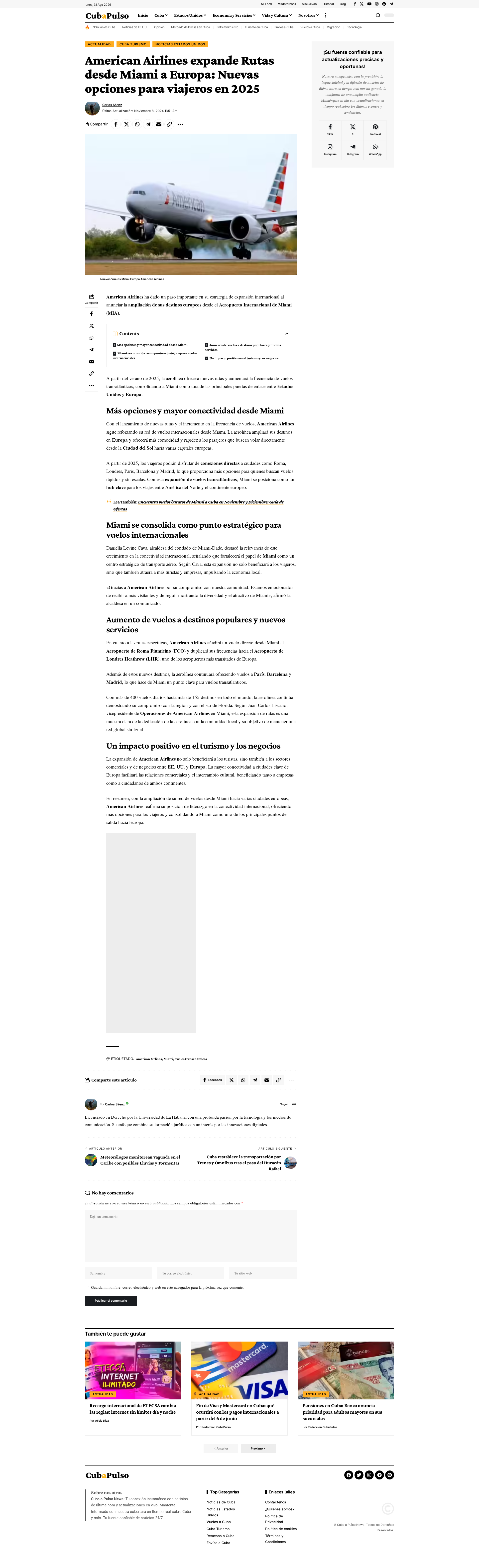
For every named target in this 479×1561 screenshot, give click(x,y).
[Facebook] (355, 4)
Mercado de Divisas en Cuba (190, 27)
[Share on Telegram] (148, 124)
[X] (362, 4)
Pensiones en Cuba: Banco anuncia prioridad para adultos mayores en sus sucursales (342, 1411)
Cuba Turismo (133, 44)
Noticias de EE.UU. (135, 27)
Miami (168, 1059)
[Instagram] (377, 4)
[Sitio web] (294, 1104)
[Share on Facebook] (116, 124)
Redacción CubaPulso (216, 1427)
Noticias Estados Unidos (180, 44)
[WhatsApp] (375, 150)
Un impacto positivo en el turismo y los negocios (244, 358)
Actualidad (99, 44)
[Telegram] (391, 4)
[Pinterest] (384, 4)
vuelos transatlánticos (191, 1059)
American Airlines (149, 1059)
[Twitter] (359, 1474)
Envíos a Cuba (284, 27)
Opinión (159, 27)
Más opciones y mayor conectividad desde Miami (152, 345)
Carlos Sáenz (112, 105)
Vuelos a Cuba (310, 27)
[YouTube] (369, 4)
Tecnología (354, 27)
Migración (333, 27)
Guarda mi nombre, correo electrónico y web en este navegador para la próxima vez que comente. (167, 1287)
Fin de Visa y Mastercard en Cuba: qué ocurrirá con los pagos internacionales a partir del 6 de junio (237, 1411)
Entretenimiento (227, 27)
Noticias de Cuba (104, 27)
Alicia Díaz (102, 1420)
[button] (325, 15)
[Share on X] (126, 124)
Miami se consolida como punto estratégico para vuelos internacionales (155, 355)
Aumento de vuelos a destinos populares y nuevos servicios (243, 347)
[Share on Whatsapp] (137, 124)
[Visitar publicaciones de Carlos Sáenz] (92, 107)
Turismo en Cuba (256, 27)
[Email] (159, 124)
